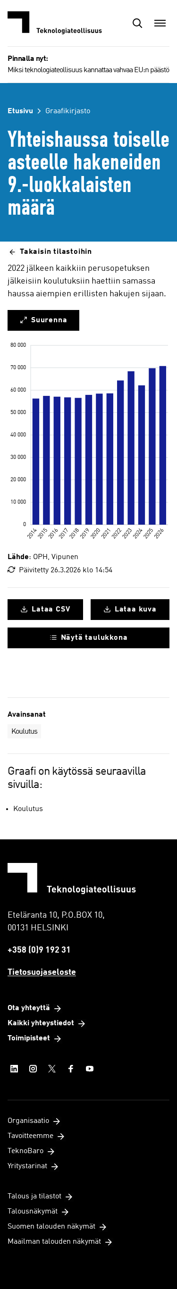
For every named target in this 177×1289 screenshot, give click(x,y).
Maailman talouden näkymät (54, 1242)
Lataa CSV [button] (51, 609)
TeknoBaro (25, 1151)
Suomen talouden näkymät (51, 1226)
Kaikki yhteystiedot (41, 1023)
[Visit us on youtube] (89, 1068)
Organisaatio (28, 1121)
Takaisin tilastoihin (56, 252)
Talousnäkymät (33, 1211)
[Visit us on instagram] (33, 1068)
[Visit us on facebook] (70, 1068)
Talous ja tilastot (34, 1196)
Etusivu (20, 111)
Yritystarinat (27, 1166)
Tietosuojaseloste (42, 972)
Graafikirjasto (67, 111)
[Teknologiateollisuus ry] (55, 23)
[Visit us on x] (52, 1068)
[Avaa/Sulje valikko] (160, 23)
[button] (137, 23)
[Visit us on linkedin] (14, 1068)
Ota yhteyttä (29, 1008)
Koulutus (24, 732)
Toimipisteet (29, 1038)
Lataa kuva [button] (136, 609)
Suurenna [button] (49, 320)
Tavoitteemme (30, 1136)
